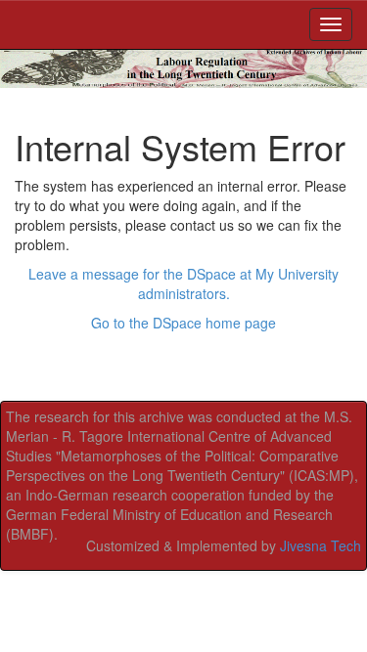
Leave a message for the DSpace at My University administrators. (183, 283)
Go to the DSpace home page (183, 322)
